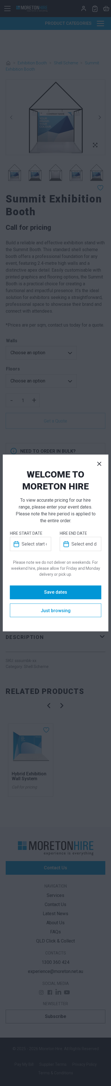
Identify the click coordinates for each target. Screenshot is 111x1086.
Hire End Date (73, 533)
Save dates (55, 592)
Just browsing (56, 611)
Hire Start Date (26, 533)
